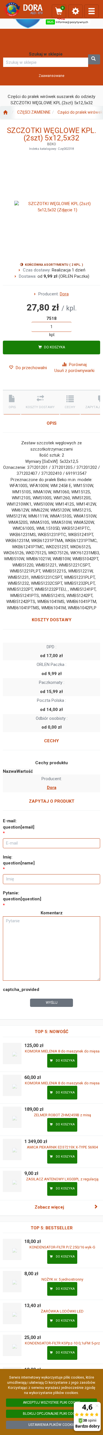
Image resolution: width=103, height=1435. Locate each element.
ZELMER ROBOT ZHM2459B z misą (62, 1115)
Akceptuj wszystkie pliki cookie (51, 1403)
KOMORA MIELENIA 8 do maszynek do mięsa (62, 1051)
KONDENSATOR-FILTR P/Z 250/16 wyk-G (62, 1247)
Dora (64, 294)
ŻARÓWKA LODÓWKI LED (62, 1311)
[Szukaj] (94, 59)
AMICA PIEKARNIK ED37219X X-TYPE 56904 (62, 1147)
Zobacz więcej (49, 1207)
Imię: (19, 860)
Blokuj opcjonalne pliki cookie (51, 1414)
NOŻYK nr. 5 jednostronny (62, 1279)
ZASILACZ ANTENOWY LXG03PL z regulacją (62, 1179)
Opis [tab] (12, 407)
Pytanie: (22, 896)
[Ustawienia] (75, 11)
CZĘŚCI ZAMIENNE (34, 112)
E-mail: (18, 823)
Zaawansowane (51, 75)
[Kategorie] (91, 11)
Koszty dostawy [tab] (40, 407)
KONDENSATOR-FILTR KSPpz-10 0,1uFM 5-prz (62, 1343)
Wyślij (52, 1003)
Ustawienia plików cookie (51, 1425)
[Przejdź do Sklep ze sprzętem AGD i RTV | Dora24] (5, 112)
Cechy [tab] (70, 407)
